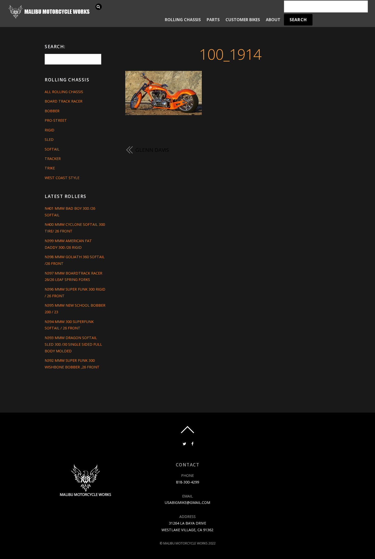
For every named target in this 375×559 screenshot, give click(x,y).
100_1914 (230, 54)
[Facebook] (192, 443)
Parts (213, 19)
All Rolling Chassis (64, 91)
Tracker (53, 158)
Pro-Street (56, 120)
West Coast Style (62, 177)
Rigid (49, 130)
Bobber (52, 110)
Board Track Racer (63, 101)
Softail (52, 149)
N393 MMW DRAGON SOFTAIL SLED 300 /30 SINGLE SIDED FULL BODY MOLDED (73, 344)
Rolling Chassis (183, 19)
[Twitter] (184, 443)
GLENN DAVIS (152, 149)
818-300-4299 (187, 482)
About (273, 19)
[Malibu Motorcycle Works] (49, 18)
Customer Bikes (243, 19)
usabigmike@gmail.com (187, 502)
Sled (49, 139)
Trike (50, 168)
